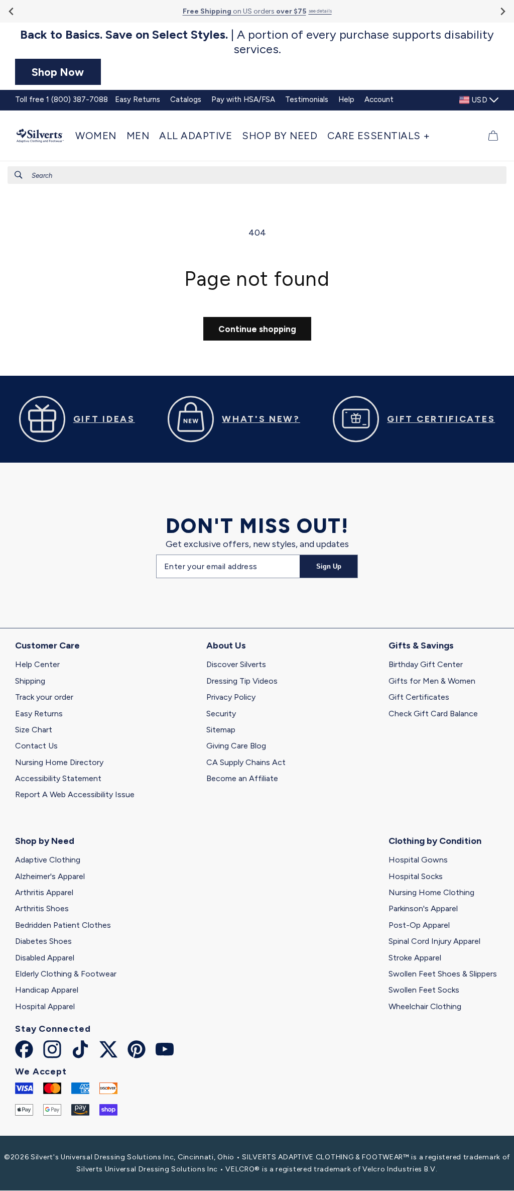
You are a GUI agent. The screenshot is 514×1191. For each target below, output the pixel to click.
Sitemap (220, 729)
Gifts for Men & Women (432, 681)
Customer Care (47, 645)
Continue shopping (257, 329)
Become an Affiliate (242, 778)
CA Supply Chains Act (246, 762)
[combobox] (257, 175)
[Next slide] (502, 11)
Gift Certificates (419, 697)
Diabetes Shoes (43, 941)
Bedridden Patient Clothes (63, 925)
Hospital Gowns (418, 859)
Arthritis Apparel (44, 892)
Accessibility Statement (58, 778)
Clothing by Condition (435, 840)
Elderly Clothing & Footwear (65, 974)
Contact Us (36, 745)
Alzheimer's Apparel (50, 876)
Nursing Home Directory (59, 762)
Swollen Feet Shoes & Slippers (443, 974)
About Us (226, 645)
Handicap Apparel (46, 990)
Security (221, 713)
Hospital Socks (416, 876)
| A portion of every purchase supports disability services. (257, 42)
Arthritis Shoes (42, 908)
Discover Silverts (236, 664)
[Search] (19, 175)
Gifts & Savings (421, 645)
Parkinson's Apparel (423, 908)
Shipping (30, 681)
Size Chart (33, 729)
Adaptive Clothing (47, 859)
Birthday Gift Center (426, 664)
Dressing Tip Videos (242, 681)
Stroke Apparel (415, 957)
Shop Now (58, 71)
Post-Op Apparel (419, 925)
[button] (98, 136)
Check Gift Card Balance (433, 713)
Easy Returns (39, 713)
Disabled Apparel (44, 957)
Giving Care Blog (236, 745)
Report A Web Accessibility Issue (75, 794)
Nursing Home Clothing (431, 892)
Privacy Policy (230, 697)
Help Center (37, 664)
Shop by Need (44, 840)
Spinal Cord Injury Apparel (434, 941)
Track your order (44, 697)
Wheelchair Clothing (425, 1006)
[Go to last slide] (12, 11)
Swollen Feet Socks (424, 990)
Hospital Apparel (45, 1006)
